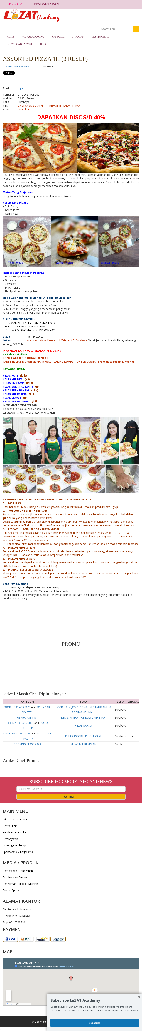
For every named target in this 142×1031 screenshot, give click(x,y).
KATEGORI (58, 36)
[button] (94, 1000)
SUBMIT (71, 797)
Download (24, 109)
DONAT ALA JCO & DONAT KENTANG (26, 358)
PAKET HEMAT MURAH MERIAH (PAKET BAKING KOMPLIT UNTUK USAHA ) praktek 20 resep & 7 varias (69, 361)
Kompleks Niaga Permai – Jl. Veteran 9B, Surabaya (57, 340)
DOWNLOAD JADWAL (20, 44)
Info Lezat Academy (15, 819)
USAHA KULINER (27, 717)
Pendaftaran (46, 4)
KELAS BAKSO (83, 725)
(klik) (23, 375)
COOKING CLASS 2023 (17, 707)
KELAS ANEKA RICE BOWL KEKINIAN (83, 717)
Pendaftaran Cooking (15, 832)
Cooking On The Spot (15, 845)
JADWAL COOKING (33, 36)
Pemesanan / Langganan (18, 870)
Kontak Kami (10, 826)
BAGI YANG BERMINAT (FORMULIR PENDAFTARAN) (50, 105)
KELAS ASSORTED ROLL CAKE (83, 736)
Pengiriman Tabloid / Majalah (20, 883)
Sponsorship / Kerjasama (18, 852)
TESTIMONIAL (100, 36)
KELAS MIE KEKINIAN (83, 744)
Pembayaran (10, 839)
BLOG (43, 44)
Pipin (21, 88)
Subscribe (94, 1022)
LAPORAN (78, 36)
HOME (10, 36)
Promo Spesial (11, 890)
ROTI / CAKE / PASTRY (17, 66)
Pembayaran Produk (15, 877)
